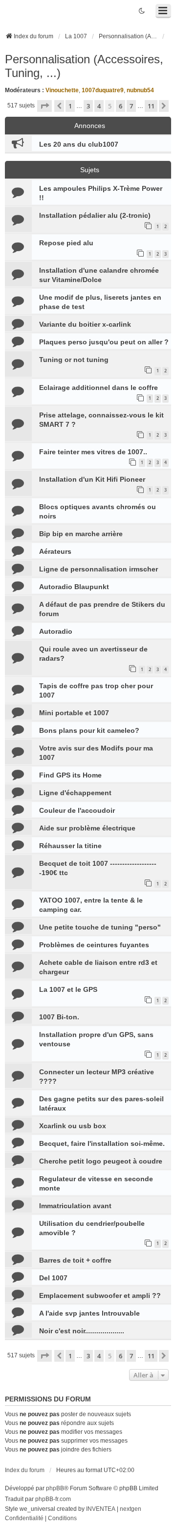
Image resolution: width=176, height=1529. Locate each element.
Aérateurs (55, 551)
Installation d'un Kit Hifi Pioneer (92, 479)
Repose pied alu (66, 243)
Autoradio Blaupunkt (74, 587)
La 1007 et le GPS (68, 989)
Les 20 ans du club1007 (78, 144)
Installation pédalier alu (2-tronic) (95, 215)
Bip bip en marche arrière (81, 534)
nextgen (130, 1508)
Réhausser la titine (70, 846)
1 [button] (70, 106)
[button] (44, 106)
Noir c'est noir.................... (81, 1331)
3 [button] (88, 106)
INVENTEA (100, 1508)
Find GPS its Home (70, 775)
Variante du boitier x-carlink (85, 324)
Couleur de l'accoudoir (77, 810)
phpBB (55, 1488)
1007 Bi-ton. (59, 1017)
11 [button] (151, 106)
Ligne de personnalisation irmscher (98, 569)
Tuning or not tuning (74, 359)
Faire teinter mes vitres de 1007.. (93, 452)
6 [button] (120, 106)
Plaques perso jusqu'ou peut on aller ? (104, 342)
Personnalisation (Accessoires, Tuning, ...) (84, 65)
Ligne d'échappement (75, 793)
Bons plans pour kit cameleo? (89, 730)
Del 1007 (53, 1278)
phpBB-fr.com (53, 1499)
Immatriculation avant (75, 1206)
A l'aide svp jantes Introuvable (89, 1313)
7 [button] (131, 106)
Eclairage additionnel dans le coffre (98, 387)
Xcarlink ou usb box (72, 1126)
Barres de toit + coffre (75, 1260)
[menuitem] (24, 1518)
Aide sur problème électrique (87, 828)
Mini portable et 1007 (74, 713)
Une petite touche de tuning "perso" (100, 927)
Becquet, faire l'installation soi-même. (102, 1143)
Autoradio (55, 631)
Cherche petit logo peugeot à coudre (100, 1161)
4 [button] (99, 106)
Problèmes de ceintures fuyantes (94, 945)
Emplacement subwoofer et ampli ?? (100, 1295)
